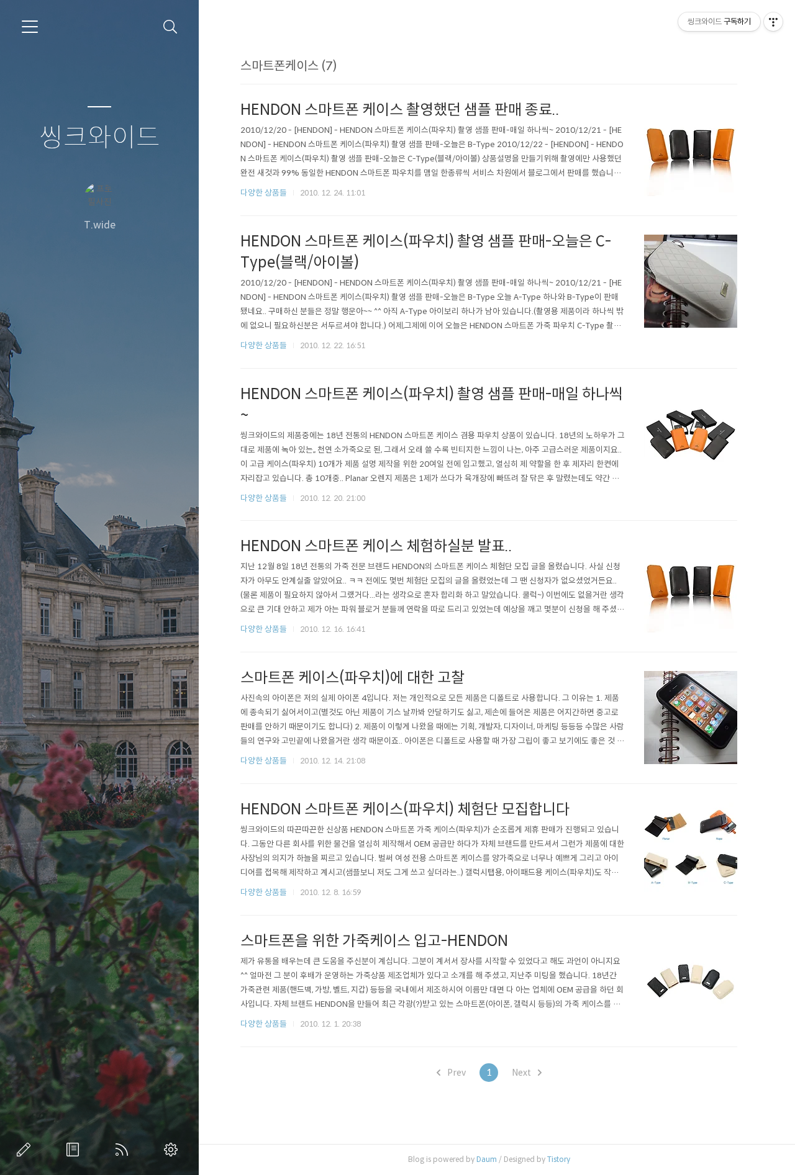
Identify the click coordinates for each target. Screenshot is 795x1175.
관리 (173, 1149)
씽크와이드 (99, 138)
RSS (124, 1149)
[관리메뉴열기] (773, 21)
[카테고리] (30, 27)
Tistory (558, 1159)
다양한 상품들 (263, 192)
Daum (486, 1159)
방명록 (75, 1149)
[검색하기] (170, 27)
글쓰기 (26, 1149)
